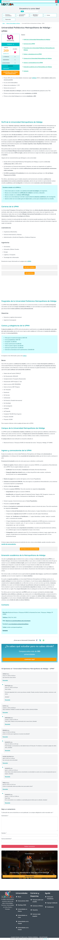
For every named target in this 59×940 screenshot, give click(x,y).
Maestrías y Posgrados (35, 15)
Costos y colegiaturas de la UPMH (33, 54)
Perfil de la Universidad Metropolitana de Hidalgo (37, 39)
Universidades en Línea (22, 916)
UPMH (29, 261)
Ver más (45, 938)
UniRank (34, 78)
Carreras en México (38, 906)
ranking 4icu (6, 53)
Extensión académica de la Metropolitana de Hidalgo (38, 67)
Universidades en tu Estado (23, 928)
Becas (19, 897)
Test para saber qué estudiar (38, 901)
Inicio (4, 23)
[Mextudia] (7, 5)
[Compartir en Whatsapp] (43, 640)
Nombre (3, 833)
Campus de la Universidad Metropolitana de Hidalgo (38, 58)
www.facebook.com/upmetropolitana (18, 624)
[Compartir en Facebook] (36, 640)
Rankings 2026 (22, 905)
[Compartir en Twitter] (40, 640)
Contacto (26, 71)
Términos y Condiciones (33, 937)
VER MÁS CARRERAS (29, 267)
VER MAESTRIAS (29, 273)
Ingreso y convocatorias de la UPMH (33, 62)
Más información (29, 876)
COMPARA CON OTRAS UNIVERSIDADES (10, 72)
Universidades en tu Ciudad (23, 922)
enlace (24, 356)
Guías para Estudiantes (50, 898)
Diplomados (8, 19)
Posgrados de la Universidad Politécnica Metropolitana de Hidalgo (39, 49)
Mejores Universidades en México (13, 23)
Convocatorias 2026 (23, 901)
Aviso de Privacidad (43, 937)
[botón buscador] (56, 1)
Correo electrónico (6, 838)
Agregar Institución (52, 903)
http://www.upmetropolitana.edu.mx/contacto (18, 621)
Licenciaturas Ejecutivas (22, 15)
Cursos (48, 15)
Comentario (4, 815)
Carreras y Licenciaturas (8, 15)
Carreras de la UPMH (29, 44)
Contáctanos (50, 907)
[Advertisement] (29, 109)
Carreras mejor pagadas (36, 915)
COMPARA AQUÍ (29, 659)
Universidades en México (22, 910)
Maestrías (35, 910)
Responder (5, 680)
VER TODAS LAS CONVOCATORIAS (29, 549)
